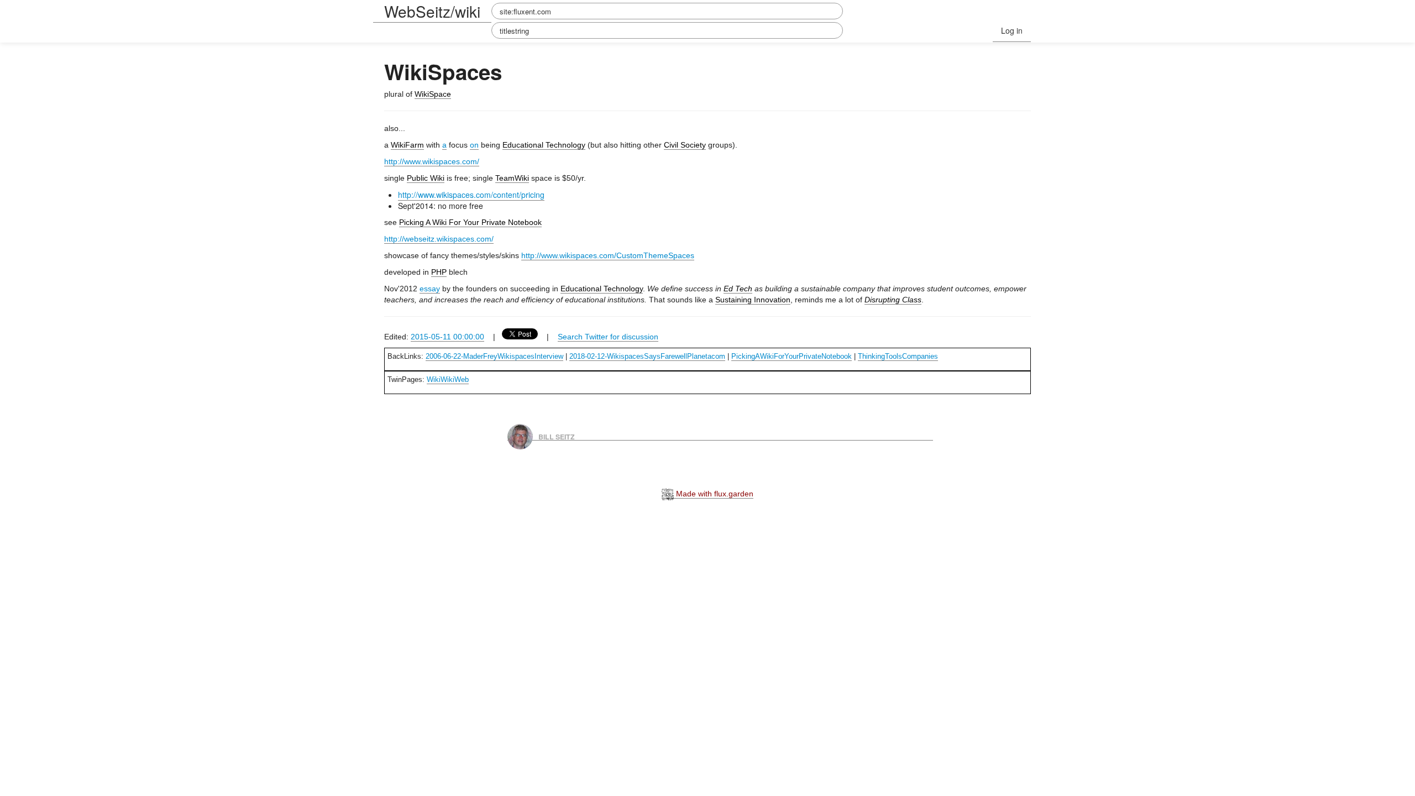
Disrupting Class (892, 299)
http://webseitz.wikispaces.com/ (439, 238)
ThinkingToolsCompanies (898, 356)
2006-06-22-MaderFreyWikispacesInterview (494, 356)
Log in (1012, 30)
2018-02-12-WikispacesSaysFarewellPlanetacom (647, 356)
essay (430, 288)
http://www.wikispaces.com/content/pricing (471, 194)
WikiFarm (407, 144)
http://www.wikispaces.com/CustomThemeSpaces (607, 255)
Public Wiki (425, 178)
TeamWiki (512, 178)
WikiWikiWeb (448, 379)
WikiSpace (433, 94)
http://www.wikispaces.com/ (431, 161)
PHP (439, 272)
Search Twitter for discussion (608, 336)
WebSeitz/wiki (432, 11)
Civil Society (685, 144)
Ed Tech (738, 288)
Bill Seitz (556, 436)
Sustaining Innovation (752, 299)
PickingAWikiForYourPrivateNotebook (791, 356)
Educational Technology (543, 144)
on (474, 144)
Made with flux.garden (713, 493)
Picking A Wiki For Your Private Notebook (470, 222)
